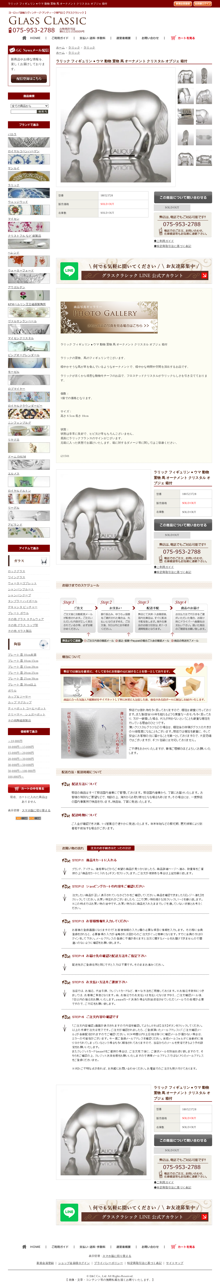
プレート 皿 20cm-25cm (23, 672)
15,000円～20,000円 (21, 752)
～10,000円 (15, 741)
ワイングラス (16, 577)
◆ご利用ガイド (164, 241)
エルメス (14, 473)
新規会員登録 (45, 1263)
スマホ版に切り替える (36, 810)
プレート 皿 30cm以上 (22, 684)
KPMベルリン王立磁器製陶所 (27, 304)
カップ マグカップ (20, 702)
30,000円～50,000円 (21, 764)
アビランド (15, 524)
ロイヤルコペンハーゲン (24, 151)
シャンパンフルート (21, 589)
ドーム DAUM (17, 456)
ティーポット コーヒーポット (27, 708)
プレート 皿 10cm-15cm (23, 660)
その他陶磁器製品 (19, 720)
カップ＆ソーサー (19, 696)
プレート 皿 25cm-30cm (23, 678)
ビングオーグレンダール (24, 355)
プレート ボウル (18, 613)
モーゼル (14, 371)
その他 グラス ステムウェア (26, 619)
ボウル (12, 690)
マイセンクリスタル (21, 338)
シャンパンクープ (19, 595)
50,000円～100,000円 (21, 770)
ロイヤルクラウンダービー (25, 405)
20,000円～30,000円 (21, 758)
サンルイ (14, 168)
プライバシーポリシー (108, 1263)
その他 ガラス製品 (20, 631)
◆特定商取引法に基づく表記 (172, 246)
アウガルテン (16, 287)
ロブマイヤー (16, 388)
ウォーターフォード (21, 270)
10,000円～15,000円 (21, 746)
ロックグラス (16, 571)
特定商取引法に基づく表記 (144, 1263)
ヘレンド (14, 252)
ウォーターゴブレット (22, 583)
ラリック (14, 185)
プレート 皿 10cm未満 (22, 654)
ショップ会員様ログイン (74, 1263)
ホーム (60, 47)
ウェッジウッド (18, 201)
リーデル (14, 507)
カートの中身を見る (29, 788)
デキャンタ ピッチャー (22, 607)
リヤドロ (14, 439)
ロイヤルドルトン (19, 490)
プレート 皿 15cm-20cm (23, 666)
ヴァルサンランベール (22, 321)
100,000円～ (16, 776)
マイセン (14, 218)
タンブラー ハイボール (22, 601)
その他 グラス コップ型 (23, 625)
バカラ (12, 134)
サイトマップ (174, 1263)
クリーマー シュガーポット (26, 714)
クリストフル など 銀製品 (24, 235)
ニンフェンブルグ (19, 422)
